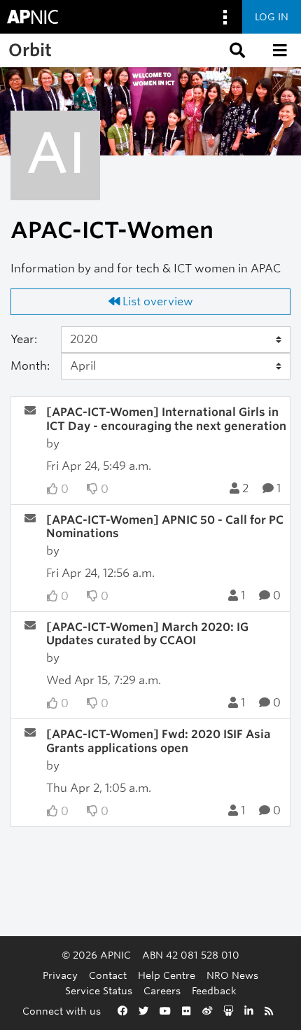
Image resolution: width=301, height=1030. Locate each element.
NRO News (232, 975)
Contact (108, 975)
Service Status (98, 990)
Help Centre (166, 975)
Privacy (60, 975)
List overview (156, 301)
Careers (162, 990)
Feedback (214, 990)
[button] (236, 50)
